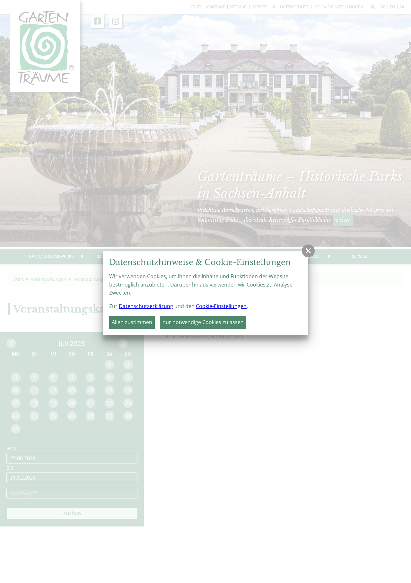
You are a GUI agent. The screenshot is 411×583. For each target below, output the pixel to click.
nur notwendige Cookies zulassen (203, 322)
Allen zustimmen (132, 322)
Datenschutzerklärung (146, 306)
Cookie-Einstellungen (221, 306)
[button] (308, 250)
